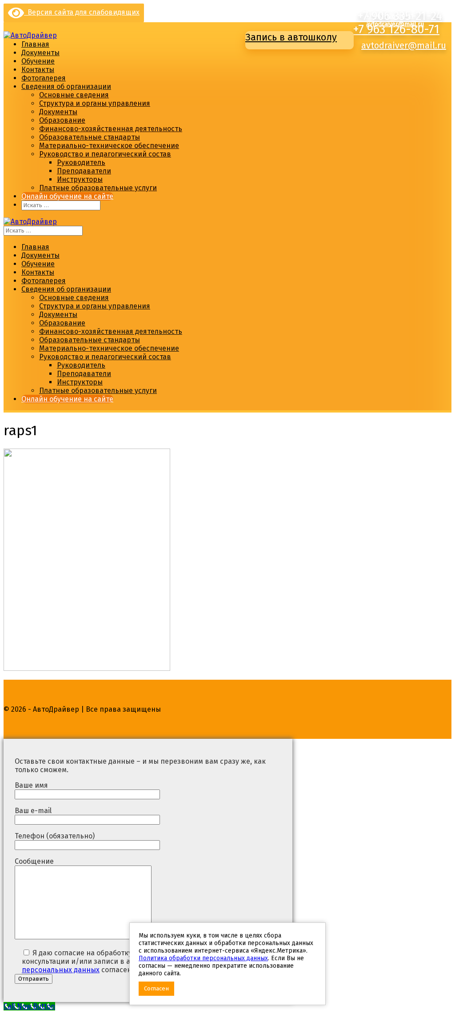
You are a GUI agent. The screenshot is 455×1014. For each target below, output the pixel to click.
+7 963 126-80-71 (396, 29)
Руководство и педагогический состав (105, 154)
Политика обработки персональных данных (203, 958)
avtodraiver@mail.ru (403, 45)
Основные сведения (74, 95)
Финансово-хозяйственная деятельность (110, 128)
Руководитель (81, 162)
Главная (35, 44)
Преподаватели (84, 171)
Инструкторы (80, 179)
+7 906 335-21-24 (389, 8)
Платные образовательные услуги (98, 188)
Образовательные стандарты (89, 137)
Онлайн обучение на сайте (67, 196)
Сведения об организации (66, 86)
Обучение (38, 61)
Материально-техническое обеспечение (109, 145)
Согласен (156, 988)
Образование (62, 120)
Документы (40, 52)
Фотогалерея (43, 78)
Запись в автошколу (291, 37)
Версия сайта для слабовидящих (82, 12)
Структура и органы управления (94, 103)
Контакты (37, 69)
